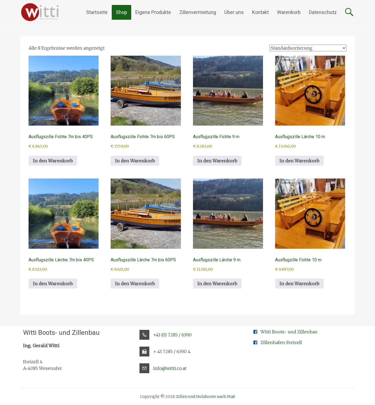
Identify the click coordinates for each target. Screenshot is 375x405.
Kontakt (260, 12)
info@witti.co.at (169, 368)
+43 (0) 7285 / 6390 (172, 335)
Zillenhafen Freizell (281, 342)
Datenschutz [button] (323, 12)
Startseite (97, 12)
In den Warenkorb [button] (53, 160)
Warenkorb (289, 12)
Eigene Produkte (153, 12)
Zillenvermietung (197, 12)
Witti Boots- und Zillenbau (289, 332)
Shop (121, 12)
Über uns (234, 12)
